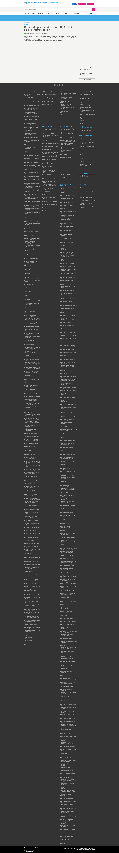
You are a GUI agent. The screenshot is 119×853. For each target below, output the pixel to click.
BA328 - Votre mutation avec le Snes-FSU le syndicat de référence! (68, 648)
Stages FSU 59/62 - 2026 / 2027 (85, 130)
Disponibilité (45, 206)
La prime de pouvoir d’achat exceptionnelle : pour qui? (30, 540)
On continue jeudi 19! (29, 284)
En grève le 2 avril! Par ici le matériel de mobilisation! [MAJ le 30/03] (32, 584)
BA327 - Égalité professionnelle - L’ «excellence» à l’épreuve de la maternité (68, 559)
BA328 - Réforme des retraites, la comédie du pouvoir (67, 635)
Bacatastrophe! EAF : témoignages (31, 444)
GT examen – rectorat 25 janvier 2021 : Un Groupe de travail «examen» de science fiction (32, 425)
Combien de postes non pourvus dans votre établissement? (32, 613)
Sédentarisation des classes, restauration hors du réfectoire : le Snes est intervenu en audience (68, 97)
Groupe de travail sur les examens (31, 264)
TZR (80, 108)
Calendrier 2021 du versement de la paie (50, 146)
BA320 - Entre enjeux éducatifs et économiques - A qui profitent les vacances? (67, 215)
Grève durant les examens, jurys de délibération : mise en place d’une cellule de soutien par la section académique (32, 219)
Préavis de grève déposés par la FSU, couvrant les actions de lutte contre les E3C (32, 294)
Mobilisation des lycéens (29, 157)
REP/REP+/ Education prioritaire (67, 105)
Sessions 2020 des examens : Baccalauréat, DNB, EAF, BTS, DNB (31, 316)
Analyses (81, 158)
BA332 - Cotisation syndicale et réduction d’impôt (67, 753)
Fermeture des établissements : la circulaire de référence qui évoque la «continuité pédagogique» (31, 322)
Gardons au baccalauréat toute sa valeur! (32, 143)
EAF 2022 (27, 485)
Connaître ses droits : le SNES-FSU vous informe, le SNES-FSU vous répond (68, 138)
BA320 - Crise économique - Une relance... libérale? (67, 200)
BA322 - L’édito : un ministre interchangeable (66, 318)
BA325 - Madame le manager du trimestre (69, 494)
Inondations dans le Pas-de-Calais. (31, 561)
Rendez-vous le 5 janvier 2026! (30, 626)
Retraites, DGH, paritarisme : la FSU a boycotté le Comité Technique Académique (32, 298)
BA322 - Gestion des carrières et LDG (68, 332)
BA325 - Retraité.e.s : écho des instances (68, 499)
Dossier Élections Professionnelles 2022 (87, 197)
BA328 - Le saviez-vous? (65, 645)
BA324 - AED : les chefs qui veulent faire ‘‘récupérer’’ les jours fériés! (68, 405)
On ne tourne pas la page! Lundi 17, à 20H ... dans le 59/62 (32, 521)
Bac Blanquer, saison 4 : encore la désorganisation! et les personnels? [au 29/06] (32, 592)
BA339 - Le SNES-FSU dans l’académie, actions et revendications (68, 815)
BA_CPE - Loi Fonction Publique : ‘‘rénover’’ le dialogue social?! (67, 253)
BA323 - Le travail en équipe (66, 375)
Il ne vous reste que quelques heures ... (87, 151)
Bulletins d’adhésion (91, 848)
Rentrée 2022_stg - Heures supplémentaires (66, 599)
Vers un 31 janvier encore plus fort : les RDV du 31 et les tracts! (32, 510)
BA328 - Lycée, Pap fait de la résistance (68, 623)
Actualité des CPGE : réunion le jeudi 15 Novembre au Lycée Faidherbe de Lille (87, 92)
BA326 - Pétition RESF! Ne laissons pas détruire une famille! (68, 539)
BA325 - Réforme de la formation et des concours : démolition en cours (68, 486)
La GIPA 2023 (27, 542)
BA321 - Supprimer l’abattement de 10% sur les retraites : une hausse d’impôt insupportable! (68, 303)
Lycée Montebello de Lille (66, 91)
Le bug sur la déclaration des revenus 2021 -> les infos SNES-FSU (32, 490)
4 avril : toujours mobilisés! (84, 77)
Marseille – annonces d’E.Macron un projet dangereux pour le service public (32, 422)
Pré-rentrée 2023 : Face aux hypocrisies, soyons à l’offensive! (32, 550)
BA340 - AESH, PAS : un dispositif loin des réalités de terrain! (68, 839)
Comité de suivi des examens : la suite (32, 480)
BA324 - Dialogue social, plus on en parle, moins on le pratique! (68, 420)
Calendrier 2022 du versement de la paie (50, 155)
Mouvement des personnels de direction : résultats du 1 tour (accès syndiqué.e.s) (32, 342)
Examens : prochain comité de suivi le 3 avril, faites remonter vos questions (32, 577)
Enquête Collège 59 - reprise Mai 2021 (86, 191)
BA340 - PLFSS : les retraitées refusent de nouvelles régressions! (69, 841)
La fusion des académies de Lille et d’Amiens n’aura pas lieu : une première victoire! (32, 174)
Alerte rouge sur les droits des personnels (32, 179)
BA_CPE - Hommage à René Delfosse (68, 263)
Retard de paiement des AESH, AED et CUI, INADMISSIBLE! (32, 455)
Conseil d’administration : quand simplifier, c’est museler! (31, 262)
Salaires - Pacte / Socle (47, 104)
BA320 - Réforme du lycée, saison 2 (67, 204)
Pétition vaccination (29, 332)
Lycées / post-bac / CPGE (66, 104)
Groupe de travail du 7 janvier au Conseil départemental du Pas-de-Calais (32, 607)
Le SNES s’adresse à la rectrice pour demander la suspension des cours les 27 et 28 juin (32, 212)
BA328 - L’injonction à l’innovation (67, 618)
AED (80, 117)
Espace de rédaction (29, 851)
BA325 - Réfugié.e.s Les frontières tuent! (68, 498)
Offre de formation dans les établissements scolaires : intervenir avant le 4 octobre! (31, 242)
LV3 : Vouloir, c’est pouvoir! (30, 412)
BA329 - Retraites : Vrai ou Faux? (67, 674)
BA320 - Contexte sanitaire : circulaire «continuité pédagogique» (68, 240)
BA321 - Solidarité (64, 289)
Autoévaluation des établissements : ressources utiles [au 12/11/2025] (50, 99)
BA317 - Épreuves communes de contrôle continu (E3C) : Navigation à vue (68, 191)
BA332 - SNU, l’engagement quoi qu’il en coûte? (68, 750)
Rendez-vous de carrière (47, 191)
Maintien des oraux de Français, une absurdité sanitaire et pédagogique (31, 357)
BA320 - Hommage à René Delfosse (67, 242)
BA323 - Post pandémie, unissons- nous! (68, 390)
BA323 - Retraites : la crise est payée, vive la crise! (68, 377)
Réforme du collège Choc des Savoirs (50, 103)
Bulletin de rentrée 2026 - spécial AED (68, 174)
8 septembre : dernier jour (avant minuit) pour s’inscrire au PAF (32, 106)
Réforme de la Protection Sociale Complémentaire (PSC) (49, 92)
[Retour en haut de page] (4, 848)
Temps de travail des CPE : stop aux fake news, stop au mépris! (32, 187)
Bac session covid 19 (29, 325)
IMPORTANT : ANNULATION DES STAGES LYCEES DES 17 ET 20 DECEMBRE (31, 276)
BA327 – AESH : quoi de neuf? (67, 554)
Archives (26, 646)
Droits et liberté (28, 644)
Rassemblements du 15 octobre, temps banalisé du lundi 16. (32, 553)
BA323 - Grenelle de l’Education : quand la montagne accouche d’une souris (68, 380)
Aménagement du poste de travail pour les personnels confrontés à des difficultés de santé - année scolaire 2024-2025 (50, 171)
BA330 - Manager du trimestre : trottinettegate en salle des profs (67, 738)
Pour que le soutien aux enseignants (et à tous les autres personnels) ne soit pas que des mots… (32, 559)
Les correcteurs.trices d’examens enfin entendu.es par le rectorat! (32, 502)
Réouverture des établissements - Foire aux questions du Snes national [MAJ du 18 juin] (32, 368)
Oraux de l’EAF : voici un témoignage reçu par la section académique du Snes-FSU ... (32, 452)
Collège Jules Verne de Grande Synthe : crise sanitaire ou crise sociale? (32, 372)
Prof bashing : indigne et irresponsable (32, 131)
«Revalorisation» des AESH (30, 545)
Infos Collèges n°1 (83, 175)
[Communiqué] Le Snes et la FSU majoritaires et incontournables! (31, 505)
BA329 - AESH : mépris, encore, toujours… (69, 670)
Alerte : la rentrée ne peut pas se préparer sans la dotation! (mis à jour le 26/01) (32, 605)
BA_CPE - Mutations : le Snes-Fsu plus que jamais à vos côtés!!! (68, 256)
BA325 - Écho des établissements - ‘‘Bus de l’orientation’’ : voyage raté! (68, 458)
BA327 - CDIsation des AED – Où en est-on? (68, 556)
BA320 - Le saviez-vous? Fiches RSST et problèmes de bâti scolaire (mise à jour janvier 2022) (68, 232)
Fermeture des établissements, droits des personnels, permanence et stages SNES (32, 319)
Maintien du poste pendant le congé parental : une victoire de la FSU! (86, 100)
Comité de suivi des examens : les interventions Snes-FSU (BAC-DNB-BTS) (32, 499)
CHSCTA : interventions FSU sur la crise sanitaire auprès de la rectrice (32, 348)
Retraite (44, 207)
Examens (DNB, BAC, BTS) (66, 159)
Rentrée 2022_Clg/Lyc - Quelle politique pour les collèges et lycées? (68, 584)
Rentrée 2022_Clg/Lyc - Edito (66, 582)
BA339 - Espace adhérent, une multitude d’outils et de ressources (68, 817)
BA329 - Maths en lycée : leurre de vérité (68, 661)
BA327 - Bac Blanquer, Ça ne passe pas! (68, 351)
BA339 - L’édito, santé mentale (67, 807)
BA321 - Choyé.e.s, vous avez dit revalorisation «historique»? (67, 297)
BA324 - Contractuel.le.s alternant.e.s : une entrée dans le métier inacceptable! (68, 438)
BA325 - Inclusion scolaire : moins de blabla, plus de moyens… (68, 452)
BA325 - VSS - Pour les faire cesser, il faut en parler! (68, 466)
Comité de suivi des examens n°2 (31, 530)
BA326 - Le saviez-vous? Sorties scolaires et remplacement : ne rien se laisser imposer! (68, 543)
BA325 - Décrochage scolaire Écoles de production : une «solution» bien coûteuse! (68, 463)
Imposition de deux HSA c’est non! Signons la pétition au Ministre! (31, 163)
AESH (81, 118)
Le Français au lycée (28, 193)
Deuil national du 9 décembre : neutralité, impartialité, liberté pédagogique (32, 415)
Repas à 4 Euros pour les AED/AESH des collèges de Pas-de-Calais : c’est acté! (32, 610)
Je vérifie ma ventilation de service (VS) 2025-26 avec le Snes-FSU (68, 100)
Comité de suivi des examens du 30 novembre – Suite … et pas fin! (31, 476)
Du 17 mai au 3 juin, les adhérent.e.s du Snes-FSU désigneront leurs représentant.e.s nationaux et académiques (87, 148)
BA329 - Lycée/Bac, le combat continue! (68, 660)
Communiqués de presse (29, 638)
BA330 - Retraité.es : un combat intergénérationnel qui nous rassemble (68, 725)
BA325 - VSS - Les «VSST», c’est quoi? (68, 471)
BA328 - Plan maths (64, 620)
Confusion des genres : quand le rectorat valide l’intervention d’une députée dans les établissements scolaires (32, 462)
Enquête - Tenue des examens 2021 (86, 193)
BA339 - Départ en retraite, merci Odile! (68, 822)
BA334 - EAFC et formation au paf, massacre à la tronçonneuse (67, 793)
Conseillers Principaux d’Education (86, 105)
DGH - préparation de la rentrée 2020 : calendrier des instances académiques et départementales (32, 290)
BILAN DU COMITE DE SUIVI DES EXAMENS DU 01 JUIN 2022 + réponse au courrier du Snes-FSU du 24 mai (32, 496)
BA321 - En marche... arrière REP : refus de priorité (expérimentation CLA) (68, 273)
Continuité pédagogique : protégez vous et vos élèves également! (32, 327)
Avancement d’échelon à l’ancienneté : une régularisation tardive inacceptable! (50, 157)
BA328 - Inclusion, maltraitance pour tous (68, 621)
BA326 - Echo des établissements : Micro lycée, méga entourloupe (68, 524)
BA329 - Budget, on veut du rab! (67, 658)
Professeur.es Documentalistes (85, 107)
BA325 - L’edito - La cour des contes (67, 446)
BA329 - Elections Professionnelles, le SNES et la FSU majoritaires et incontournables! (68, 699)
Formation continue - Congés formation (50, 204)
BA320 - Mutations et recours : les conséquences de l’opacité (67, 238)
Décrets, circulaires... (29, 640)
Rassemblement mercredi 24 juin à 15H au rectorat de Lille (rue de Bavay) (32, 128)
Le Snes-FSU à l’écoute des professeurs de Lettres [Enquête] (32, 487)
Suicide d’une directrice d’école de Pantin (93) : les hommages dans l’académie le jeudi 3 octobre (32, 253)
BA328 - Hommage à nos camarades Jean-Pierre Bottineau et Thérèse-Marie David (68, 651)
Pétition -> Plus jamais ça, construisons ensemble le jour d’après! (32, 339)
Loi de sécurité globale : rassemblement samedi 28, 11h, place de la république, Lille (32, 410)
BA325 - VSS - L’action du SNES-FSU (68, 475)
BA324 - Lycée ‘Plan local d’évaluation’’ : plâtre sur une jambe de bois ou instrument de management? (68, 414)
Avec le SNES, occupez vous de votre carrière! (49, 141)
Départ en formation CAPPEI (48, 133)
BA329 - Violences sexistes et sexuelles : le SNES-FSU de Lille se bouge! (68, 690)
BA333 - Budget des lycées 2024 (67, 769)
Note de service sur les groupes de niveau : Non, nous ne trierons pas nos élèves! (32, 574)
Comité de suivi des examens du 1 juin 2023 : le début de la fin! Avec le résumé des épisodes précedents (32, 535)
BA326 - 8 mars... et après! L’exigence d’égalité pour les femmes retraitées (68, 537)
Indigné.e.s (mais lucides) (29, 468)
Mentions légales (76, 848)
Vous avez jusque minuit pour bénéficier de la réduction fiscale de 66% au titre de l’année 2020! (87, 144)
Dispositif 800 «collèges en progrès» (50, 94)
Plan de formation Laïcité (48, 101)
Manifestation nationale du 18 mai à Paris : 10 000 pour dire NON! (31, 198)
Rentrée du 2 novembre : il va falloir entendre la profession (31, 386)
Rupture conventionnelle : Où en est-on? (50, 143)
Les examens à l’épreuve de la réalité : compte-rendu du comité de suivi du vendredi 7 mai (32, 440)
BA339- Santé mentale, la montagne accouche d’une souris (67, 812)
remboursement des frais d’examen (31, 537)
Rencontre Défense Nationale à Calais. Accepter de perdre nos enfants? (32, 624)
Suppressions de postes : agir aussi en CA (32, 155)
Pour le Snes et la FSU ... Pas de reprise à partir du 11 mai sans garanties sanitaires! (32, 354)
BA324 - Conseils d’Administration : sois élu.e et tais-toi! (68, 435)
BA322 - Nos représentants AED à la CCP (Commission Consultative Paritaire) (68, 336)
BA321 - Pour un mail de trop (66, 284)
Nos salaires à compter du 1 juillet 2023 (32, 543)
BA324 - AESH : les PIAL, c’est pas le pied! (69, 428)
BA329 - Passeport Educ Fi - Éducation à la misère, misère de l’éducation (68, 683)
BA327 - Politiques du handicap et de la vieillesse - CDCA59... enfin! (68, 562)
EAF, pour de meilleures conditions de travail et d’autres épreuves (32, 473)
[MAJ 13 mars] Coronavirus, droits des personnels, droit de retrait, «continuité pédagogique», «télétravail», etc (68, 132)
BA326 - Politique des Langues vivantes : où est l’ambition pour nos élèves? (68, 521)
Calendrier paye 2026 (47, 162)
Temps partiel (45, 200)
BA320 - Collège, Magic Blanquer (67, 202)
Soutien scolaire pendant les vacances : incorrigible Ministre (32, 334)
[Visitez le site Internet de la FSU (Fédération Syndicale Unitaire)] (32, 850)
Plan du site (85, 848)
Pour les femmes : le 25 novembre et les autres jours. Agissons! (32, 404)
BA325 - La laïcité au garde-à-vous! (67, 447)
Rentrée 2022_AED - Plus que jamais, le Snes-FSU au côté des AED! (68, 602)
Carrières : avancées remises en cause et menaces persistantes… (50, 176)
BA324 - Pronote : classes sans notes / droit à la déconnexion (68, 441)
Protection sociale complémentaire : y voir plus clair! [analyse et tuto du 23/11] (68, 141)
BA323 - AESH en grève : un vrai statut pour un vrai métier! (68, 395)
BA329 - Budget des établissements (67, 656)
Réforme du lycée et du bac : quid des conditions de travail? (32, 215)
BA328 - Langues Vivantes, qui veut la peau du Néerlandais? (68, 626)
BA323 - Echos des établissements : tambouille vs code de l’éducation (67, 366)
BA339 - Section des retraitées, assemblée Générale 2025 (67, 820)
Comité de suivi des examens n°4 (31, 532)
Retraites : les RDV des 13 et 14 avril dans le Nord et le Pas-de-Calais (32, 518)
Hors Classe (45, 194)
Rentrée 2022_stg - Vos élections (67, 592)
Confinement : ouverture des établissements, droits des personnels (32, 391)
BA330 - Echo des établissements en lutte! (68, 722)
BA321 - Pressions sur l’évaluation (67, 290)
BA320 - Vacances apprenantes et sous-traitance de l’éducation (68, 219)
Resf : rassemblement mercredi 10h (31, 438)
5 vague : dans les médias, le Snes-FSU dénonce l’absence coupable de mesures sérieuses (32, 103)
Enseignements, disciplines (66, 157)
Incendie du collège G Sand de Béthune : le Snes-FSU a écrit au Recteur (32, 239)
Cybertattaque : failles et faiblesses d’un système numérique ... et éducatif (32, 621)
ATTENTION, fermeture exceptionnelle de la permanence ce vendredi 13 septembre (32, 595)
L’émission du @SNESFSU (30, 637)
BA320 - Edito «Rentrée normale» (67, 198)
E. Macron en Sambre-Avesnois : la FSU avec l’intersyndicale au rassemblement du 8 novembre (32, 147)
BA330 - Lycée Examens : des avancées (68, 714)
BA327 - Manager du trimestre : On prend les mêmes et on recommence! (69, 549)
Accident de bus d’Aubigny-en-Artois (32, 168)
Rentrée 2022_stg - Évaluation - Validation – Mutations (67, 597)
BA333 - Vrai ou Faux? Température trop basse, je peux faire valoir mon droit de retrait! (68, 780)
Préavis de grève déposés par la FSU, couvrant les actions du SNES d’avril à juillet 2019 (32, 190)
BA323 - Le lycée (64, 373)
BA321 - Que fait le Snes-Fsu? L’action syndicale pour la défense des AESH (68, 310)
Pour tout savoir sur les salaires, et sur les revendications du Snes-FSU (50, 153)
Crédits (81, 848)
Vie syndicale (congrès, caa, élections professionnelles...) (86, 165)
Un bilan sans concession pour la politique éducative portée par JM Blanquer (31, 458)
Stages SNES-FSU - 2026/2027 (85, 129)
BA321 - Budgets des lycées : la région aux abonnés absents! (68, 299)
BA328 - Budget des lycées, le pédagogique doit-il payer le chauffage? (68, 639)
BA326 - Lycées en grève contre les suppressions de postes (67, 527)
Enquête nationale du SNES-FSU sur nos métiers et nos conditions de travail (68, 129)
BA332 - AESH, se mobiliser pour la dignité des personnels (67, 758)
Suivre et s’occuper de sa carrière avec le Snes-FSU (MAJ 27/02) (32, 483)
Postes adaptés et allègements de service (50, 209)
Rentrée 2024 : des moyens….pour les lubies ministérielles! (32, 568)
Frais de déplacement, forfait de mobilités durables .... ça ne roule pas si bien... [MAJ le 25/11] (32, 125)
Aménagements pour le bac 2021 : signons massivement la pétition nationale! (31, 400)
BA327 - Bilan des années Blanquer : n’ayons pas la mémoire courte (67, 552)
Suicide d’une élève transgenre (30, 417)
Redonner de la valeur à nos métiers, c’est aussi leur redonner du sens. (87, 98)
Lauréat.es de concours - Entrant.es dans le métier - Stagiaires (87, 115)
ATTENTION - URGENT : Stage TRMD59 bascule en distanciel (32, 571)
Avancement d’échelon (47, 193)
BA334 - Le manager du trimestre (67, 798)
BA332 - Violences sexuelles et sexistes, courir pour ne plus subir (68, 761)
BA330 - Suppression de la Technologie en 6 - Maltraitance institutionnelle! (68, 711)
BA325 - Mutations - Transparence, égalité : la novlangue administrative (68, 489)
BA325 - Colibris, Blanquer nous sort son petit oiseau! (68, 481)
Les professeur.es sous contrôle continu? (32, 136)
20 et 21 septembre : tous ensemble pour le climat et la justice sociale (32, 109)
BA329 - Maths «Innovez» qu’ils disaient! (69, 688)
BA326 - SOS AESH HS (65, 529)
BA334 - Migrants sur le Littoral (67, 800)
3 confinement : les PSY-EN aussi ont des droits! (85, 70)
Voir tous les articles (87, 79)
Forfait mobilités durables (30, 563)
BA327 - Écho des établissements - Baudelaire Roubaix (67, 572)
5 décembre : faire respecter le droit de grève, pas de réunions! (32, 99)
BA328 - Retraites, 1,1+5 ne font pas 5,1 (68, 637)
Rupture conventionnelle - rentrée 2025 (50, 148)
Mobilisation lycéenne (29, 283)
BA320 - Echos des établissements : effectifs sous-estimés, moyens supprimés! (67, 227)
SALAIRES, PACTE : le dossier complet (32, 527)
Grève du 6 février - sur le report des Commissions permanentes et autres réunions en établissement (32, 310)
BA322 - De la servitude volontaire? (67, 349)
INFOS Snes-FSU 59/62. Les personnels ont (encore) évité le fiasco (87, 177)
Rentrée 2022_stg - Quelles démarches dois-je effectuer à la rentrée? (68, 594)
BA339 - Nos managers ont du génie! (68, 823)
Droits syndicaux (64, 154)
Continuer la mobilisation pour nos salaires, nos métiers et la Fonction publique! (31, 601)
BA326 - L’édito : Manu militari (67, 504)
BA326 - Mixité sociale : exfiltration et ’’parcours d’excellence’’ (68, 519)
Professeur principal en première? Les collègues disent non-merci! (32, 236)
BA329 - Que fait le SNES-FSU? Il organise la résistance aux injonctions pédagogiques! (68, 667)
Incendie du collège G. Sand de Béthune (32, 234)
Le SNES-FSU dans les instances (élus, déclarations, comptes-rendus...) (86, 162)
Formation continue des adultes (85, 121)
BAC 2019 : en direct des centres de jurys (32, 221)
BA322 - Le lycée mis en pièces (66, 324)
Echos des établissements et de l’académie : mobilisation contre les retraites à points (31, 272)
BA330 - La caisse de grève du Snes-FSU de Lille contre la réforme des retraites (68, 731)
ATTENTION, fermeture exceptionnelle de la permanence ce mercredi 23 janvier (32, 166)
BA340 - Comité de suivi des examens (68, 828)
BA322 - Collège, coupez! (66, 322)
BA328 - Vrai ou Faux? (65, 644)
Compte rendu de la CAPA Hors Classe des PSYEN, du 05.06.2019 (32, 206)
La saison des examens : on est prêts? (32, 436)
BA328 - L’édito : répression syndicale (68, 617)
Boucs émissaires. (28, 130)
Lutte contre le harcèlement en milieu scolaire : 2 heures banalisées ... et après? (32, 547)
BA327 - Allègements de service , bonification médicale (67, 569)
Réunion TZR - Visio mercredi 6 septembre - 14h (48, 167)
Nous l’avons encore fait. (29, 526)
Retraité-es (82, 120)
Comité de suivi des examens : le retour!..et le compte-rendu (31, 394)
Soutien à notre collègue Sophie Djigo (68, 148)
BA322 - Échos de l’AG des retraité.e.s (68, 344)
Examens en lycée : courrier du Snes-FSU (32, 529)
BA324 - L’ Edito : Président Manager (68, 397)
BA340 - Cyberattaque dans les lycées (68, 829)
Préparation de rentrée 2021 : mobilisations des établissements (31, 429)
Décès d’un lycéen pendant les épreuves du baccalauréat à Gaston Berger (32, 516)
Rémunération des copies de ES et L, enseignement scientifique (31, 232)
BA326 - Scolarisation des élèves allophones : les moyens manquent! (67, 513)
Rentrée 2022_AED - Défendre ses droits (68, 604)
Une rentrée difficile (28, 384)
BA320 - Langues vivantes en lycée (67, 205)
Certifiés (81, 102)
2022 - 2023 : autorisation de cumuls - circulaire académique (50, 129)
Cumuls (44, 210)
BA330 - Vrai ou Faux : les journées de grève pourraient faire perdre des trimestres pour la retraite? (68, 728)
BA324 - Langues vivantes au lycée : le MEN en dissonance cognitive (68, 417)
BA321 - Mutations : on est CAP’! (67, 308)
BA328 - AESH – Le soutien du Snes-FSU (68, 624)
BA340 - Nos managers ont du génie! (68, 843)
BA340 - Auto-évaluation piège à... (67, 836)
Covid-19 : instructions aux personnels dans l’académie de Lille (32, 313)
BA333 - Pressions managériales (67, 770)
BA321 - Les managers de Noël (67, 280)
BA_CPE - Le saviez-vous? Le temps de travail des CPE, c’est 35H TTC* (68, 261)
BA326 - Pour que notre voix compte (68, 505)
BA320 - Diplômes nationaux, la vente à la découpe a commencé (68, 209)
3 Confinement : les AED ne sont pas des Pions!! (85, 74)
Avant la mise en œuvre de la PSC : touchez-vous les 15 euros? (49, 179)
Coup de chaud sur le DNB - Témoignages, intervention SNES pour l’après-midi (32, 634)
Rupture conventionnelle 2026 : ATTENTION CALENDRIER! (49, 187)
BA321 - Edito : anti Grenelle (66, 265)
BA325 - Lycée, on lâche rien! (66, 460)
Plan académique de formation (30, 449)
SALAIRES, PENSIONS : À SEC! (49, 174)
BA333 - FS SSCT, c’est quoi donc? (67, 777)
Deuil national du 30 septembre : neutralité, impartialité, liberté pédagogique (31, 249)
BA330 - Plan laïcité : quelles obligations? (69, 736)
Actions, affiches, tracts (29, 635)
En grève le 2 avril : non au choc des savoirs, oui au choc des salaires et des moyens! (32, 581)
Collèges (63, 102)
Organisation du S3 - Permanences (86, 160)
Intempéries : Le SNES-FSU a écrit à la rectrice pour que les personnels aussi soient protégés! (32, 160)
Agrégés (81, 104)
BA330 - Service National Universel (67, 712)
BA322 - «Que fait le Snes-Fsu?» (67, 334)
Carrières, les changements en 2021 (49, 145)
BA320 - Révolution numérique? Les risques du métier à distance (68, 221)
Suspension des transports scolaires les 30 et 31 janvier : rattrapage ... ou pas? (32, 138)
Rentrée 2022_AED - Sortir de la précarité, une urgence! (67, 606)
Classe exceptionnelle (47, 196)
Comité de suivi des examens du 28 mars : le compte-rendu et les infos (32, 470)
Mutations (45, 189)
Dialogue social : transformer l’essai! (32, 379)
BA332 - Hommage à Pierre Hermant (68, 765)
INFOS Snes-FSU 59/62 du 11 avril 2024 (32, 586)
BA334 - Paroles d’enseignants (67, 788)
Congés (62, 156)
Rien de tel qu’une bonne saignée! (31, 119)
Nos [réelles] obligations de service (67, 153)
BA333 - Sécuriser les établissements (68, 773)
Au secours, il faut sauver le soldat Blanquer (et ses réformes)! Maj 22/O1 (32, 419)
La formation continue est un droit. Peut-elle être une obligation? (69, 144)
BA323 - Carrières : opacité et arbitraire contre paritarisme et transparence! (68, 385)
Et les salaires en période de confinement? (30, 345)
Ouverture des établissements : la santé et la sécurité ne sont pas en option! (32, 389)
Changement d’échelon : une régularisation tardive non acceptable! (50, 150)
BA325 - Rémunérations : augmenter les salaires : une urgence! (68, 483)
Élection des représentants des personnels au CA (31, 134)
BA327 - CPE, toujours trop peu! (67, 564)
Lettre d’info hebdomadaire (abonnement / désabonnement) (85, 849)
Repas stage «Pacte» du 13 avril (85, 199)
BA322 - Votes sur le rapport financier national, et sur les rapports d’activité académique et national (68, 347)
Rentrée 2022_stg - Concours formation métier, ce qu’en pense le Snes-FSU (68, 590)
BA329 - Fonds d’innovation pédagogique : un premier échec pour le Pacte (68, 680)
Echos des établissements (66, 112)
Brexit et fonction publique (30, 144)
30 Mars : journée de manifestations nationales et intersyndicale (31, 112)
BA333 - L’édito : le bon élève (66, 767)
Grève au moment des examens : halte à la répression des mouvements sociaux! (32, 201)
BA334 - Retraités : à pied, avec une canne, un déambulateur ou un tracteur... (68, 791)
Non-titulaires (82, 113)
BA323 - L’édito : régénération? (67, 355)
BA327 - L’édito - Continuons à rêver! (68, 315)
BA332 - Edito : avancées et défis (67, 742)
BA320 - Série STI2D (65, 207)
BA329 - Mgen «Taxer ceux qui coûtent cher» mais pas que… (68, 695)
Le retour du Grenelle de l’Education (31, 443)
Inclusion (63, 114)
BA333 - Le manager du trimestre (67, 772)
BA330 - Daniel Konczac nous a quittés (68, 740)
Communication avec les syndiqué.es (32, 278)
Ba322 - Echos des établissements (67, 325)
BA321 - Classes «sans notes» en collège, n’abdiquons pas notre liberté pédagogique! (68, 293)
